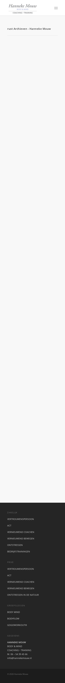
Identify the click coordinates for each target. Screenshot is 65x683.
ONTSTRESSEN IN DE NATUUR (23, 594)
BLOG (25, 133)
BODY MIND (13, 612)
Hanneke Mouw (15, 133)
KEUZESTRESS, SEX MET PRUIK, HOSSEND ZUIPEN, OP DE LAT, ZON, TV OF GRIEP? (31, 403)
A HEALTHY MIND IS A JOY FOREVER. (32, 256)
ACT (9, 525)
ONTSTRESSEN (15, 544)
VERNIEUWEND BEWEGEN (20, 538)
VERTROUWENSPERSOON (20, 519)
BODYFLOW (13, 618)
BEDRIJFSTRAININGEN (18, 551)
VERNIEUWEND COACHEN (20, 532)
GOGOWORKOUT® (17, 625)
